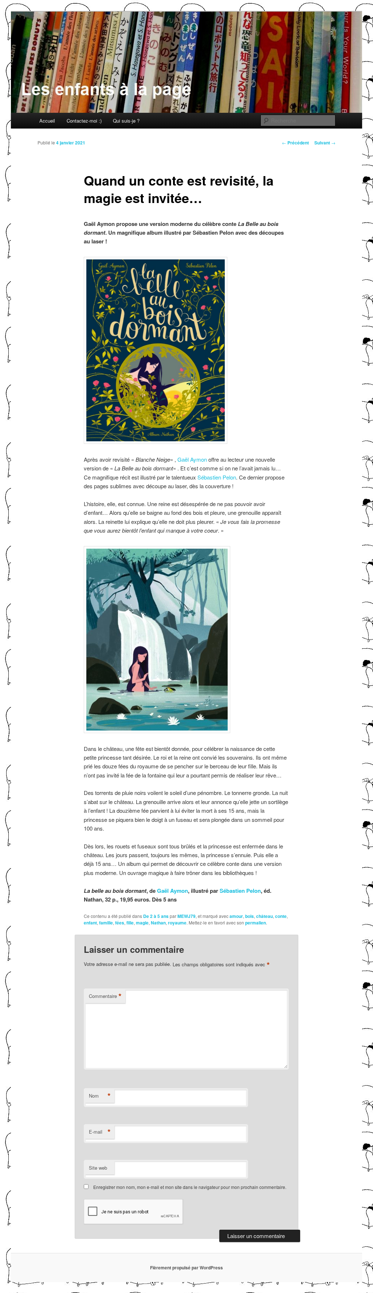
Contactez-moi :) (84, 120)
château (264, 916)
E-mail (100, 1132)
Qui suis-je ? (126, 120)
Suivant (324, 142)
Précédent (295, 142)
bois (249, 916)
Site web (98, 1167)
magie (142, 922)
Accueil (47, 120)
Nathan (158, 922)
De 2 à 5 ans (156, 916)
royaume (177, 922)
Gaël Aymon (192, 459)
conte (281, 916)
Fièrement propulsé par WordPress (186, 1267)
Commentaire (105, 996)
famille (106, 922)
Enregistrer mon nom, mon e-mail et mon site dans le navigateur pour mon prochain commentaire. (189, 1187)
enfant (90, 922)
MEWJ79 (186, 916)
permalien (255, 922)
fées (119, 922)
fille (130, 922)
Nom (100, 1096)
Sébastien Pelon (216, 477)
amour (236, 916)
